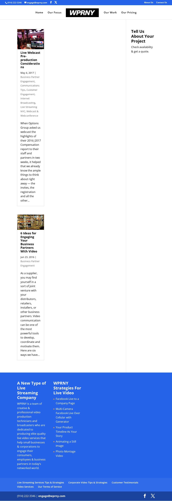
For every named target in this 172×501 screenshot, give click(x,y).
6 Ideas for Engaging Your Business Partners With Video (28, 242)
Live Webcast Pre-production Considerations (30, 60)
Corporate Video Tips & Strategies (87, 482)
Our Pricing (129, 12)
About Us (148, 3)
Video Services (25, 486)
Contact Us (161, 3)
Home (39, 12)
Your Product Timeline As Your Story (66, 431)
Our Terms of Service (50, 486)
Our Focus (54, 12)
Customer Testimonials (125, 482)
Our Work (110, 12)
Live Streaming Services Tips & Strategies (40, 482)
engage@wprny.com (51, 496)
